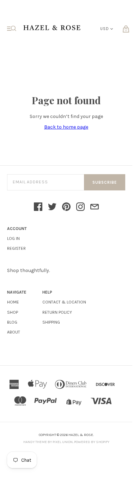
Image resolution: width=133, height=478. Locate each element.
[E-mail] (94, 207)
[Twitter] (52, 207)
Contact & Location (64, 302)
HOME (13, 302)
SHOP (12, 312)
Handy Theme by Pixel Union (48, 442)
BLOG (12, 322)
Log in (13, 238)
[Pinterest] (66, 207)
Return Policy (57, 312)
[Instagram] (80, 207)
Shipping (51, 322)
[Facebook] (38, 207)
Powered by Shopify (91, 442)
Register (16, 248)
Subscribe (104, 182)
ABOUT (13, 332)
